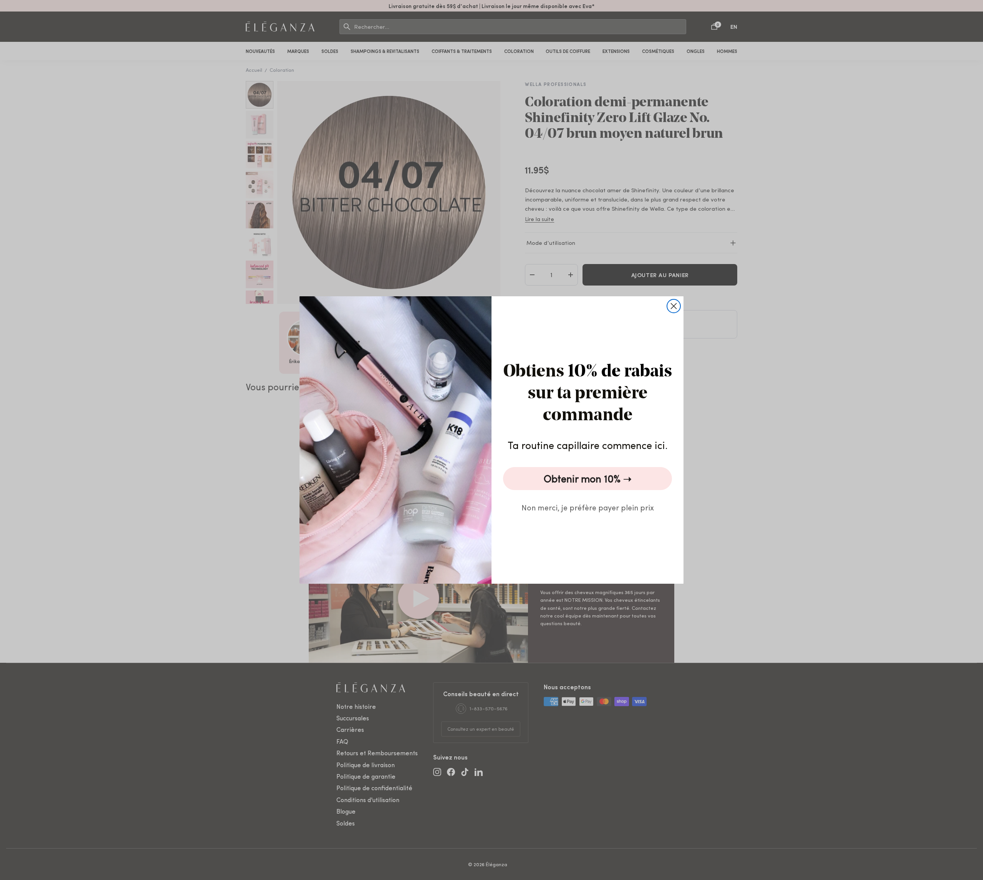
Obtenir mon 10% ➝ (588, 478)
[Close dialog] (673, 306)
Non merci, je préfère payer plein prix (587, 507)
